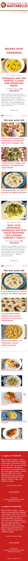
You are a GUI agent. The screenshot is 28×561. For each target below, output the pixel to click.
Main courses (11, 75)
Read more (14, 110)
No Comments (15, 90)
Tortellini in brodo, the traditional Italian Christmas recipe (11, 343)
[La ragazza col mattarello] (14, 5)
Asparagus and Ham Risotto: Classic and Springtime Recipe (14, 82)
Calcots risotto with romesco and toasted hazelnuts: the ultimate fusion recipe (11, 317)
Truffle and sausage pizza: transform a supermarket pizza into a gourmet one (13, 140)
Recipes (19, 75)
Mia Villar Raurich (8, 115)
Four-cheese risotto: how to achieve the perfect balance (13, 191)
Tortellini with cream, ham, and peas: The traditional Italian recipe (13, 165)
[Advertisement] (14, 29)
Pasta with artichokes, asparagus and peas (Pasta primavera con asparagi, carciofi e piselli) (14, 231)
